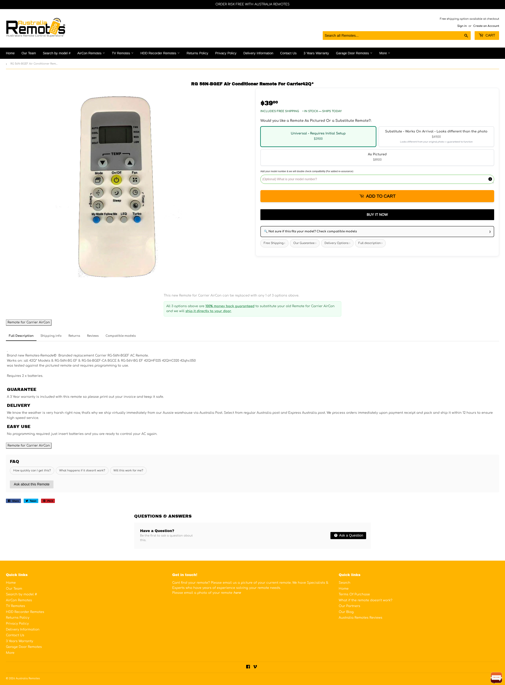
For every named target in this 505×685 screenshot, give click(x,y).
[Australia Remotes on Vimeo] (255, 667)
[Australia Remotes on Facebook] (248, 667)
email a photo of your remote (212, 593)
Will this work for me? (128, 470)
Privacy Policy (226, 53)
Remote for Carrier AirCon (28, 322)
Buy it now (377, 215)
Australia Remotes (28, 678)
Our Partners (349, 606)
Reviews (93, 336)
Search (344, 583)
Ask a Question (350, 535)
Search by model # (56, 53)
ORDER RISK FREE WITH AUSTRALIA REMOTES (252, 4)
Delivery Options (337, 243)
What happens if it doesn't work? (82, 470)
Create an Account (486, 25)
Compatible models (121, 336)
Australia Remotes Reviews (360, 617)
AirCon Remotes (90, 53)
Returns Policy (197, 53)
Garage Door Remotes (353, 53)
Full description (370, 243)
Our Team (29, 53)
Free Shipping (274, 243)
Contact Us (288, 53)
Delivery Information (258, 53)
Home (10, 53)
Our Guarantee (304, 243)
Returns (74, 336)
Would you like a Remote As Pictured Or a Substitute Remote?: (315, 121)
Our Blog (346, 612)
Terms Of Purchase (354, 594)
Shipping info (51, 336)
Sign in (462, 25)
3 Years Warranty (316, 53)
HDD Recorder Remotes (158, 53)
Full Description (21, 336)
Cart (489, 35)
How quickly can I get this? (32, 470)
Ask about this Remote (32, 484)
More (383, 53)
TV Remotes (121, 53)
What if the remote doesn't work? (365, 600)
